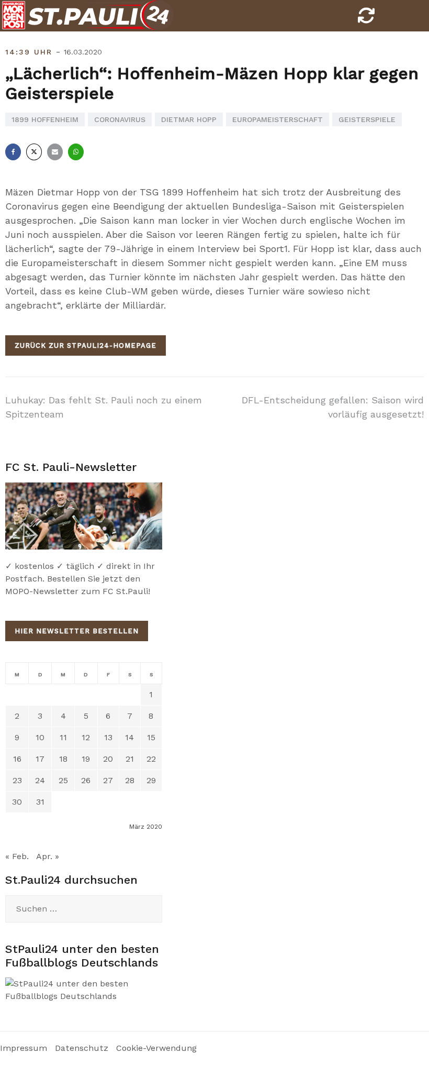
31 (40, 802)
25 (63, 780)
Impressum (23, 1048)
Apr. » (47, 856)
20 (108, 759)
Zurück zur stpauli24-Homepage (85, 345)
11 (63, 737)
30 (17, 802)
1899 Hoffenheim (45, 119)
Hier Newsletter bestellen (77, 631)
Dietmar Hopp (189, 119)
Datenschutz (81, 1048)
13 (108, 737)
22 (151, 759)
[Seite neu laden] (366, 18)
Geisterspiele (367, 119)
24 (40, 780)
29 (151, 780)
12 (86, 737)
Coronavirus (119, 119)
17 (40, 759)
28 (129, 780)
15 (151, 737)
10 (40, 737)
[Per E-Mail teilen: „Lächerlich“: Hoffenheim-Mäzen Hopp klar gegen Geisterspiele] (55, 152)
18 (63, 759)
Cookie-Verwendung (156, 1048)
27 (108, 780)
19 (86, 759)
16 (17, 759)
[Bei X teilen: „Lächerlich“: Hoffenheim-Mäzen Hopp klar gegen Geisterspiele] (34, 152)
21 (130, 759)
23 (17, 780)
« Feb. (17, 856)
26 (86, 780)
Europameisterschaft (277, 119)
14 (129, 737)
